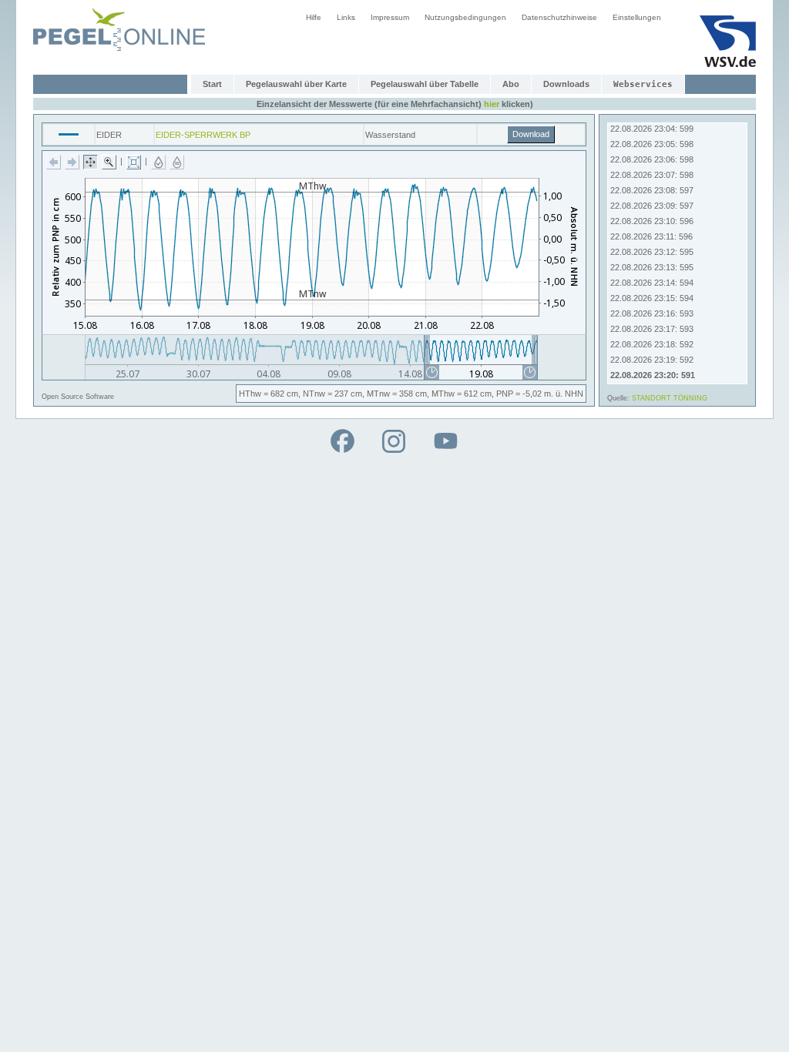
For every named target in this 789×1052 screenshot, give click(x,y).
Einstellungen (637, 17)
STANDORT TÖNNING (669, 398)
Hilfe (313, 17)
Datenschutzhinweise (559, 17)
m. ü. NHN (563, 393)
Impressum (390, 17)
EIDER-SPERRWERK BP (203, 134)
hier (491, 104)
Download (530, 134)
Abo (510, 84)
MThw (443, 393)
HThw (250, 393)
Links (346, 17)
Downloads (566, 84)
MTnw (378, 393)
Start (212, 84)
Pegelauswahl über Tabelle (424, 84)
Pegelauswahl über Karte (296, 84)
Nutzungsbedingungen (465, 17)
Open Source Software (78, 396)
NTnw (314, 393)
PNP (504, 393)
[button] (53, 162)
